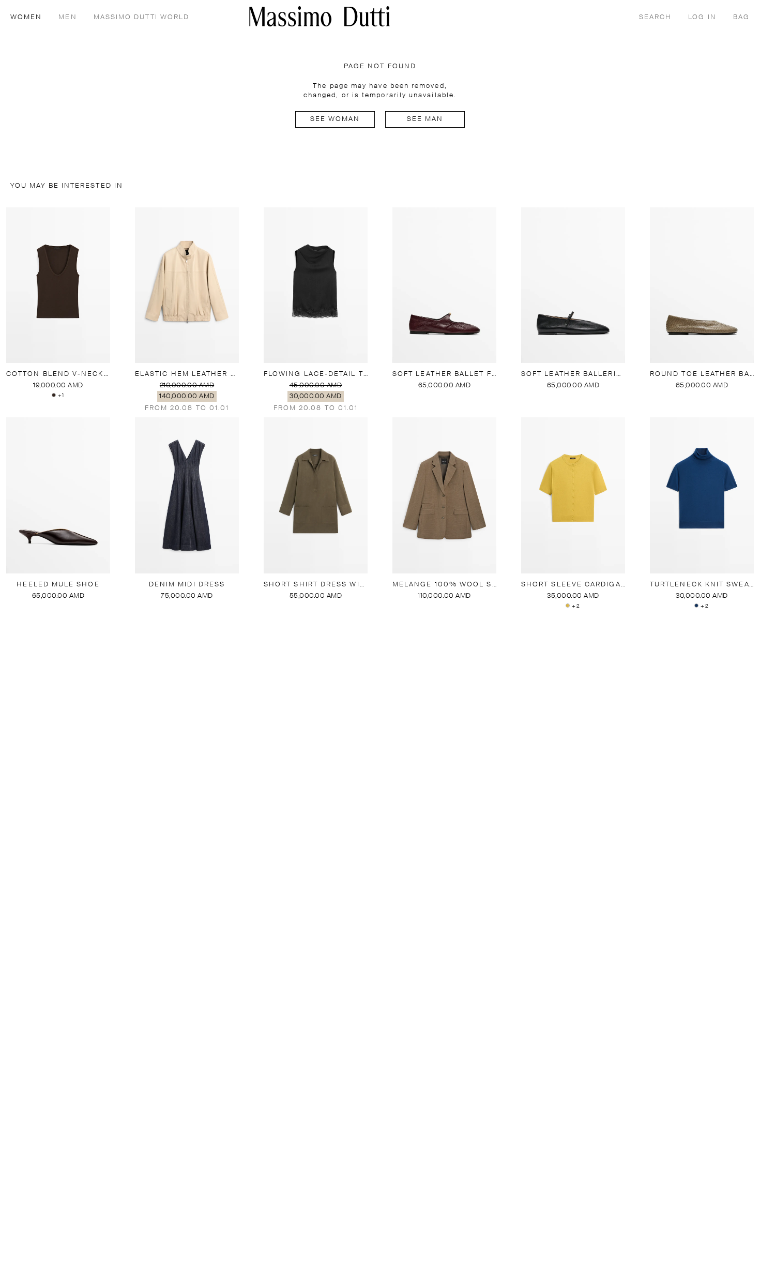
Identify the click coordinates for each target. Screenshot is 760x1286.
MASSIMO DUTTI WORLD (142, 17)
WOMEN (26, 17)
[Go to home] (319, 16)
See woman (335, 119)
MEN (67, 17)
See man (425, 119)
